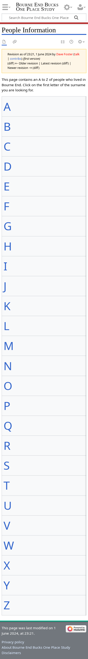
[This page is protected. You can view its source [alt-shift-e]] (62, 42)
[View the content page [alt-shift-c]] (4, 42)
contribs (15, 58)
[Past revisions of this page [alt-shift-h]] (71, 42)
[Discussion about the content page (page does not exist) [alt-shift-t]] (14, 42)
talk (77, 54)
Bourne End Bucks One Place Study (37, 7)
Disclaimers (11, 652)
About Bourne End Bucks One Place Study (36, 647)
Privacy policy (13, 642)
